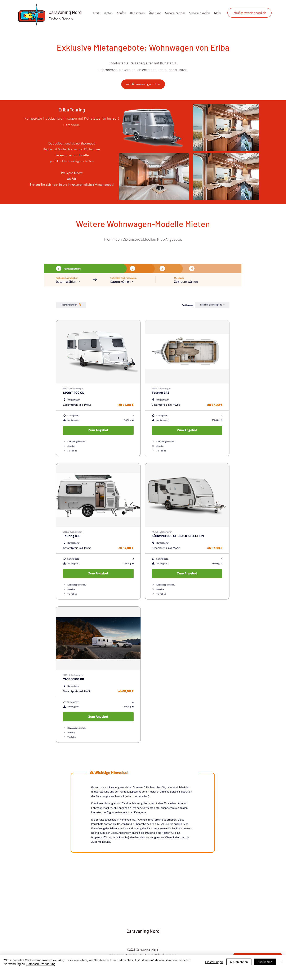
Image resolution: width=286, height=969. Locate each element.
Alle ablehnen (239, 962)
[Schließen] (280, 962)
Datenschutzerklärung (40, 964)
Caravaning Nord (65, 12)
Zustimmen (265, 962)
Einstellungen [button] (214, 962)
